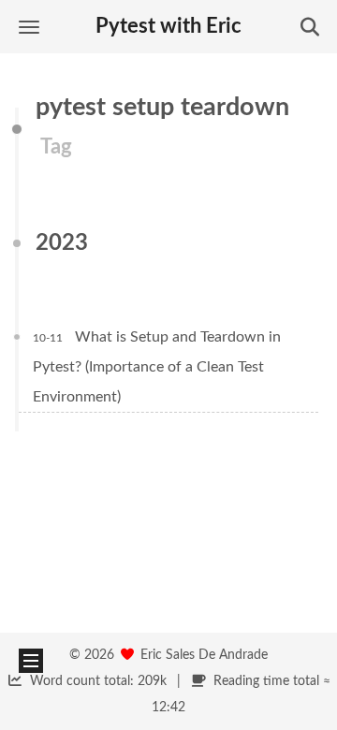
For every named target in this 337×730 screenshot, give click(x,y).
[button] (29, 26)
